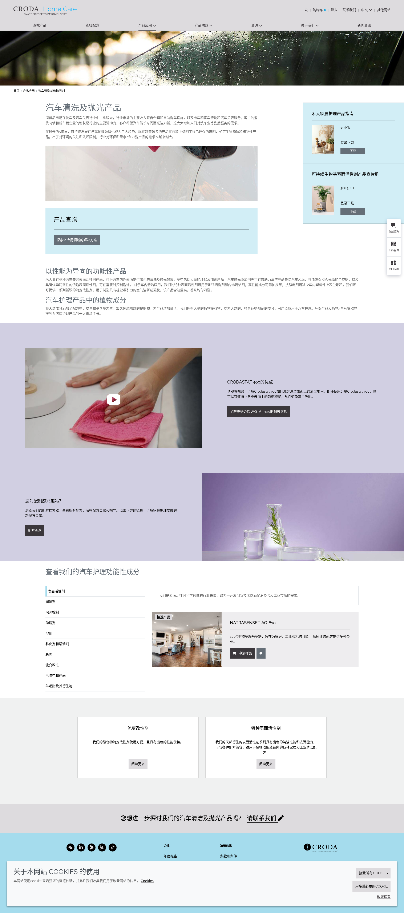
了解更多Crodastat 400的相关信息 (258, 411)
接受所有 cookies (373, 873)
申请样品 (245, 653)
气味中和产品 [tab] (55, 676)
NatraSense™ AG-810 (253, 622)
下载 (353, 150)
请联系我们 (262, 818)
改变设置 (384, 897)
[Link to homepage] (321, 847)
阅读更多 (138, 764)
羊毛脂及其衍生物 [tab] (58, 686)
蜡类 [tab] (48, 654)
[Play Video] (113, 398)
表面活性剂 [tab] (56, 591)
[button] (40, 25)
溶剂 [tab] (48, 633)
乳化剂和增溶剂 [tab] (57, 644)
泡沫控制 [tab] (52, 612)
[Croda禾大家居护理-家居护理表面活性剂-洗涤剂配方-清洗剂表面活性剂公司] (45, 9)
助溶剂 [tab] (50, 623)
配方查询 (34, 530)
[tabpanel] (255, 626)
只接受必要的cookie (371, 886)
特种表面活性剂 (266, 728)
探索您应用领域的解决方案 (77, 240)
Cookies (147, 881)
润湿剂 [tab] (50, 602)
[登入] (261, 653)
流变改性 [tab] (52, 665)
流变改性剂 (138, 728)
